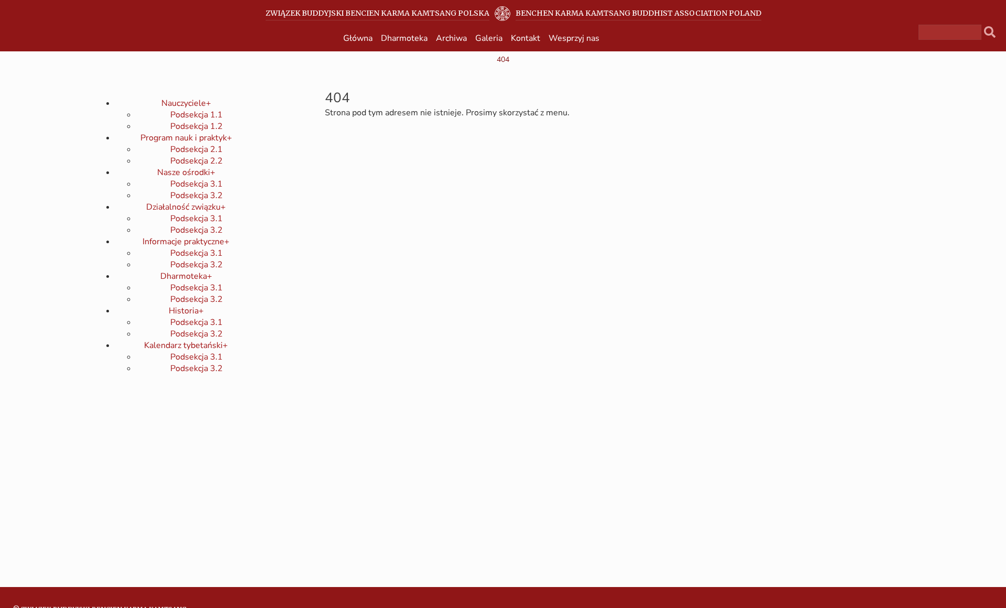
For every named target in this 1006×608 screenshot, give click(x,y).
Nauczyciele (186, 103)
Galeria (488, 38)
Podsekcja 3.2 (196, 195)
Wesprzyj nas (574, 38)
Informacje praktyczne (186, 241)
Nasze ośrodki (186, 172)
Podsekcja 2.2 (196, 161)
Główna (358, 38)
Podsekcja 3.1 (196, 184)
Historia (186, 311)
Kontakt (525, 38)
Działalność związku (186, 207)
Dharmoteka (404, 38)
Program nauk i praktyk (186, 138)
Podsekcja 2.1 (196, 149)
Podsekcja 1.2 (196, 126)
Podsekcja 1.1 (196, 115)
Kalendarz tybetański (186, 345)
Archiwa (451, 38)
